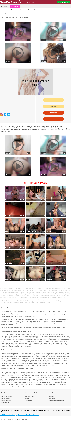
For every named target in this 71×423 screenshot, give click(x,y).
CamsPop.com (28, 400)
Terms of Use (52, 398)
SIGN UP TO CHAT (63, 2)
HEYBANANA (8, 263)
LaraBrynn (8, 200)
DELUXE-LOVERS (31, 232)
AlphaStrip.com (28, 398)
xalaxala (49, 247)
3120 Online (30, 2)
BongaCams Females (6, 396)
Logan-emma (29, 200)
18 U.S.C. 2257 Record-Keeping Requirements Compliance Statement (19, 415)
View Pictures (53, 112)
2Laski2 (49, 232)
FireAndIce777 (9, 216)
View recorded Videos (53, 119)
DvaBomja (29, 263)
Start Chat (53, 106)
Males (30, 10)
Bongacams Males (5, 398)
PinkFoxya (50, 279)
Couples (22, 10)
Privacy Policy (52, 396)
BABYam (7, 232)
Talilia (48, 216)
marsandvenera (30, 216)
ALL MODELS (4, 6)
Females (14, 10)
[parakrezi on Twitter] (5, 114)
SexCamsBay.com (29, 396)
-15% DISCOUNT (15, 6)
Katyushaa (29, 279)
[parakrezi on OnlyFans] (9, 114)
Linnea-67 (8, 247)
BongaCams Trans (5, 402)
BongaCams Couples (6, 400)
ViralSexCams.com (22, 419)
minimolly (49, 263)
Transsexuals (38, 10)
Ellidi (48, 200)
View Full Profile (53, 100)
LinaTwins (8, 279)
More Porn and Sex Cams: (35, 182)
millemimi (29, 247)
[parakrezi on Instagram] (2, 114)
